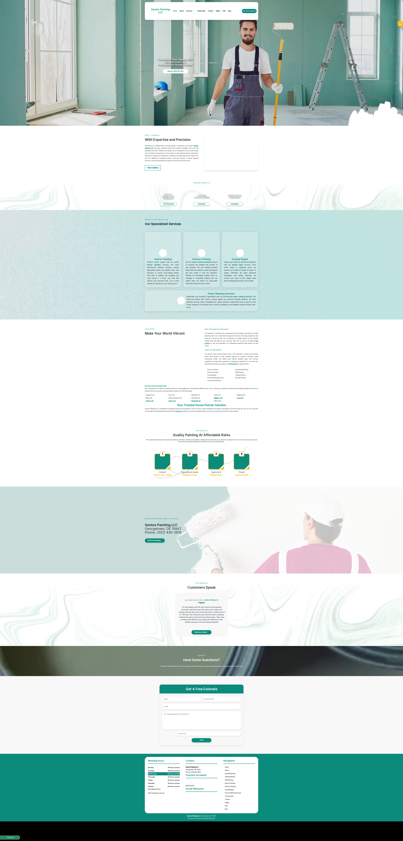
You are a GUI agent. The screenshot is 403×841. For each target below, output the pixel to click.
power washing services (242, 296)
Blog (229, 11)
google (187, 795)
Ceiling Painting (230, 777)
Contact (210, 11)
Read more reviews (201, 632)
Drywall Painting (230, 774)
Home (175, 11)
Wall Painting (229, 780)
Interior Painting (230, 783)
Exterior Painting (230, 786)
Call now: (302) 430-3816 (175, 71)
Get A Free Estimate (154, 540)
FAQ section (233, 364)
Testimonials (201, 11)
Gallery (218, 11)
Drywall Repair (229, 790)
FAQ (224, 11)
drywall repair (237, 265)
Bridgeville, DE (196, 401)
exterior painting (204, 262)
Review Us (10, 837)
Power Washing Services (233, 793)
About (182, 11)
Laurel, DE (240, 398)
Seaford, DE (150, 401)
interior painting (154, 265)
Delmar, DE (172, 401)
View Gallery (153, 167)
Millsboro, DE (218, 398)
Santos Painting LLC (211, 600)
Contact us (178, 411)
